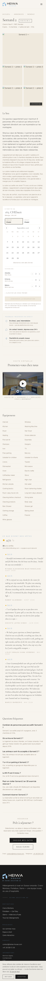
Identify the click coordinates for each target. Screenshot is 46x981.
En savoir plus (15, 971)
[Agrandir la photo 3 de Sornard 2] (33, 75)
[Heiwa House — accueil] (10, 4)
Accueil (6, 14)
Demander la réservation (23, 299)
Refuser (8, 976)
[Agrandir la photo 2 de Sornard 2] (12, 75)
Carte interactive (8, 935)
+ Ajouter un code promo (16, 293)
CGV (4, 960)
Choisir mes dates (23, 840)
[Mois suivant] (39, 228)
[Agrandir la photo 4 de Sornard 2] (12, 97)
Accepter (22, 976)
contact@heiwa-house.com (15, 853)
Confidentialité (7, 958)
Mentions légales (8, 955)
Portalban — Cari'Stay (10, 911)
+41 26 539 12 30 (38, 853)
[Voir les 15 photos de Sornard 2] (23, 48)
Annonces (19, 14)
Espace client (7, 932)
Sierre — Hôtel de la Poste (12, 914)
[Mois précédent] (6, 228)
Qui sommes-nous (9, 929)
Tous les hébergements (11, 918)
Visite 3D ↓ (25, 20)
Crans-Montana (8, 908)
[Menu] (41, 4)
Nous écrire (23, 847)
